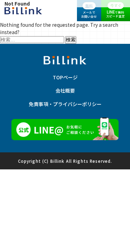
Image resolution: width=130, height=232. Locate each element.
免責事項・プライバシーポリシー (65, 104)
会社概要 (65, 90)
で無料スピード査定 (115, 10)
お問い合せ (89, 11)
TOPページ (65, 77)
